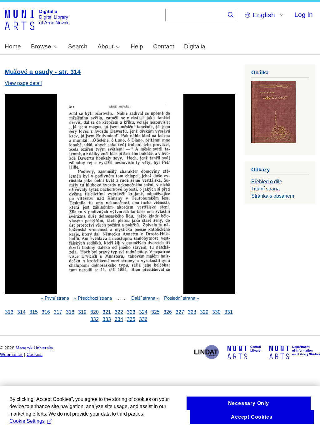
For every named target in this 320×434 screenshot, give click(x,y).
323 (131, 312)
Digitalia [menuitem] (194, 46)
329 (204, 312)
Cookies (34, 354)
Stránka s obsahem (272, 196)
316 (46, 312)
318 (70, 312)
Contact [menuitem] (163, 46)
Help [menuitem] (137, 46)
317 (58, 312)
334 (119, 319)
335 (131, 319)
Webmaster (11, 354)
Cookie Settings (27, 421)
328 (192, 312)
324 (143, 312)
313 (9, 312)
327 (180, 312)
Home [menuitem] (13, 46)
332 (94, 319)
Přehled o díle (266, 181)
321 (106, 312)
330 (216, 312)
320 (94, 312)
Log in (303, 14)
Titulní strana (265, 188)
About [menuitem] (105, 46)
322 (119, 312)
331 (228, 312)
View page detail (23, 83)
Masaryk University (34, 348)
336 (143, 319)
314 (21, 312)
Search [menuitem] (78, 46)
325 (155, 312)
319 (82, 312)
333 (106, 319)
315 (33, 312)
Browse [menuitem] (41, 46)
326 (167, 312)
